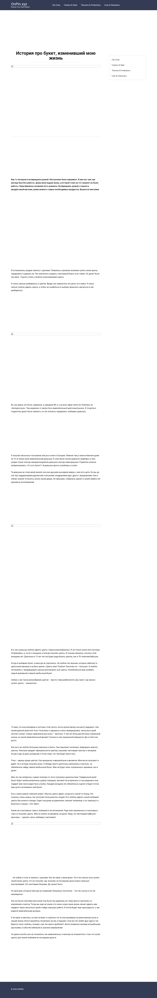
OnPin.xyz (19, 4)
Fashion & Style (70, 5)
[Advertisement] (78, 29)
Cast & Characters (112, 5)
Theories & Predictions (91, 5)
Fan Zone (56, 5)
